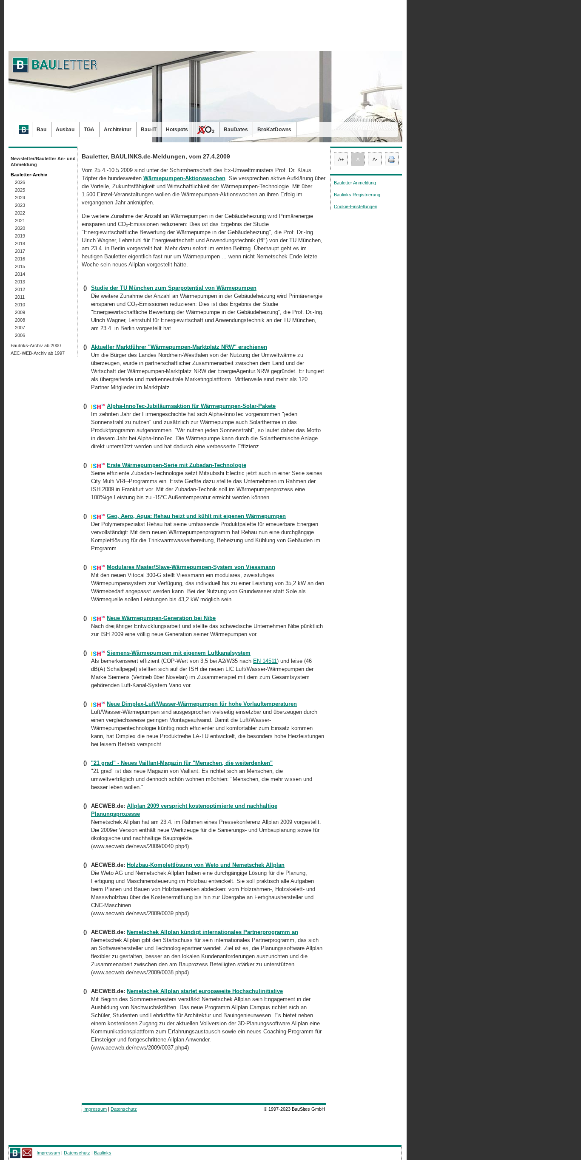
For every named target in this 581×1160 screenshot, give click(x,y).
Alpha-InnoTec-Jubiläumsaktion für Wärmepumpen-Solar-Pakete (191, 406)
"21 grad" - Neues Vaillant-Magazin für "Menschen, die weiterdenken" (182, 763)
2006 (20, 335)
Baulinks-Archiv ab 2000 (36, 345)
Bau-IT (149, 130)
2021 (20, 220)
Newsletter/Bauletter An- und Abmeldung (43, 161)
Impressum (95, 1109)
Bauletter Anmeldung (355, 182)
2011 (20, 297)
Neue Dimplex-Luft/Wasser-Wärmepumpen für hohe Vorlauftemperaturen (202, 704)
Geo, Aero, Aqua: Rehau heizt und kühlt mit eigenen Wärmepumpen (196, 516)
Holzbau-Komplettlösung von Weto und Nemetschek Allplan (206, 865)
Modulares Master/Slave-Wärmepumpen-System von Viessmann (191, 567)
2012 (20, 289)
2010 (20, 304)
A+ (341, 159)
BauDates (236, 130)
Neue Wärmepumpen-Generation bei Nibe (161, 618)
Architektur (117, 130)
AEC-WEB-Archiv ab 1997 (38, 353)
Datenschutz (124, 1109)
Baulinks (102, 1152)
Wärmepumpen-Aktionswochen (184, 178)
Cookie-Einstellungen (355, 206)
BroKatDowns (274, 130)
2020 (20, 228)
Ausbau (65, 130)
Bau (41, 130)
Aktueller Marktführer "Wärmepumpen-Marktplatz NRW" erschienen (179, 347)
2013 (20, 281)
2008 (20, 320)
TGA (89, 130)
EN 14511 (265, 661)
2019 (20, 235)
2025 (20, 189)
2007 (20, 327)
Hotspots (177, 130)
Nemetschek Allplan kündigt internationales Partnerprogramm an (212, 932)
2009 (20, 312)
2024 (20, 197)
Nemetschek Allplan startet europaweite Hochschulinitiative (205, 991)
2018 (20, 243)
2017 (20, 251)
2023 (20, 205)
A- (375, 159)
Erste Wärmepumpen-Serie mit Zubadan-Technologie (176, 465)
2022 (20, 212)
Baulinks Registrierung (357, 194)
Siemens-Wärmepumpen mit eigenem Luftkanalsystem (179, 653)
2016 (20, 258)
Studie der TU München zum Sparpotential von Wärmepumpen (173, 288)
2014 (20, 274)
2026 (20, 182)
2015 (20, 266)
